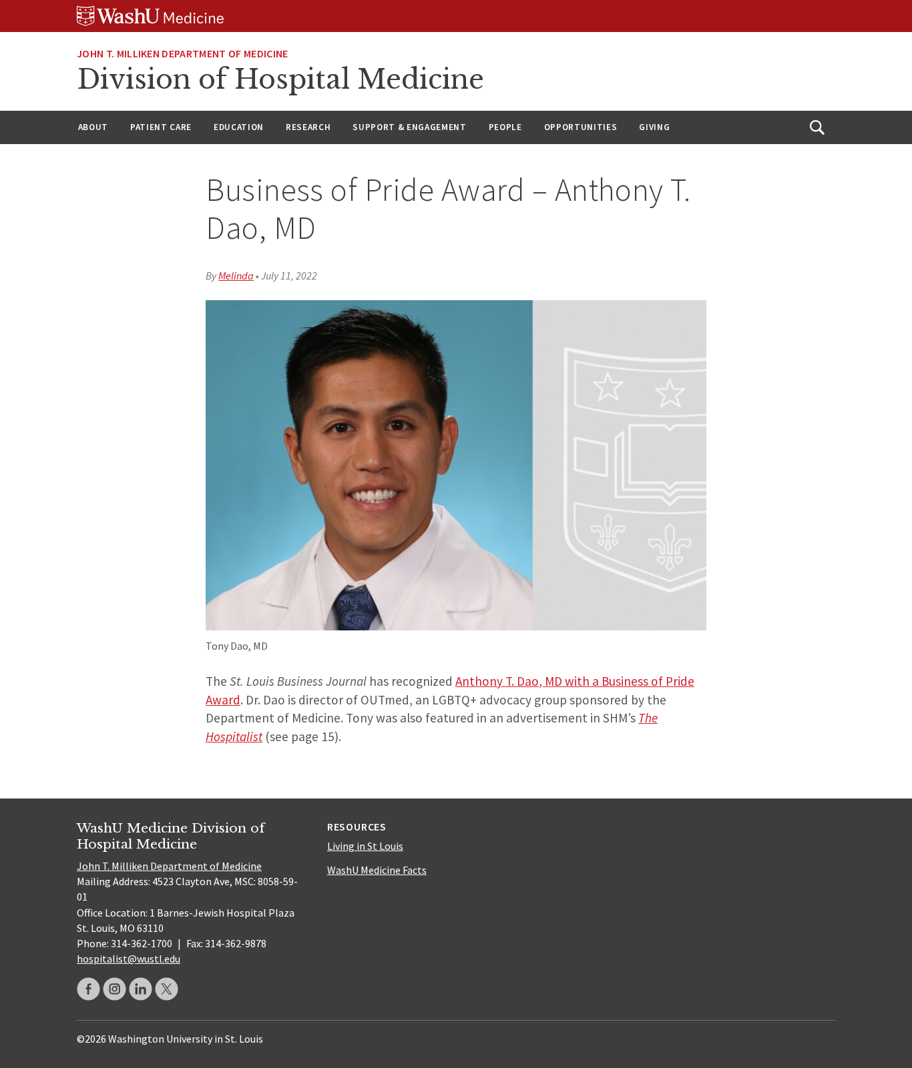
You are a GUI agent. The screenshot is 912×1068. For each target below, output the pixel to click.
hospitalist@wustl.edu (128, 958)
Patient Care (161, 127)
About (93, 127)
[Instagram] (114, 989)
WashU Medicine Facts (377, 870)
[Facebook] (88, 989)
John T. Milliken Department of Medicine (169, 866)
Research (308, 127)
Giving (654, 127)
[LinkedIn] (140, 989)
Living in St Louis (365, 846)
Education (239, 127)
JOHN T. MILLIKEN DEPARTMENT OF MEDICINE (182, 53)
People (505, 127)
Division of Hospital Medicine (280, 79)
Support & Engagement (409, 127)
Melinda (236, 275)
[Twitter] (166, 989)
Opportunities (581, 127)
